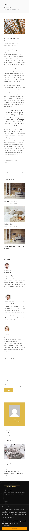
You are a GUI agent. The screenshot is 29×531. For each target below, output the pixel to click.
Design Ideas (13, 471)
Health (18, 471)
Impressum (6, 501)
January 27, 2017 (13, 251)
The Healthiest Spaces (10, 201)
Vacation (16, 160)
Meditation (6, 473)
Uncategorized (7, 440)
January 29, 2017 (13, 226)
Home (5, 7)
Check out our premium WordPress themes (14, 248)
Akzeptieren (14, 528)
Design (9, 7)
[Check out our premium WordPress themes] (14, 236)
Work (5, 476)
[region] (14, 518)
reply (23, 270)
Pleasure (15, 473)
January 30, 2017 (13, 203)
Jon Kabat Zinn (8, 224)
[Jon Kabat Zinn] (14, 214)
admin (6, 43)
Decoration (7, 160)
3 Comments (15, 45)
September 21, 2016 (13, 43)
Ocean (11, 160)
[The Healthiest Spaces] (14, 191)
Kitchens (6, 435)
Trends (9, 45)
